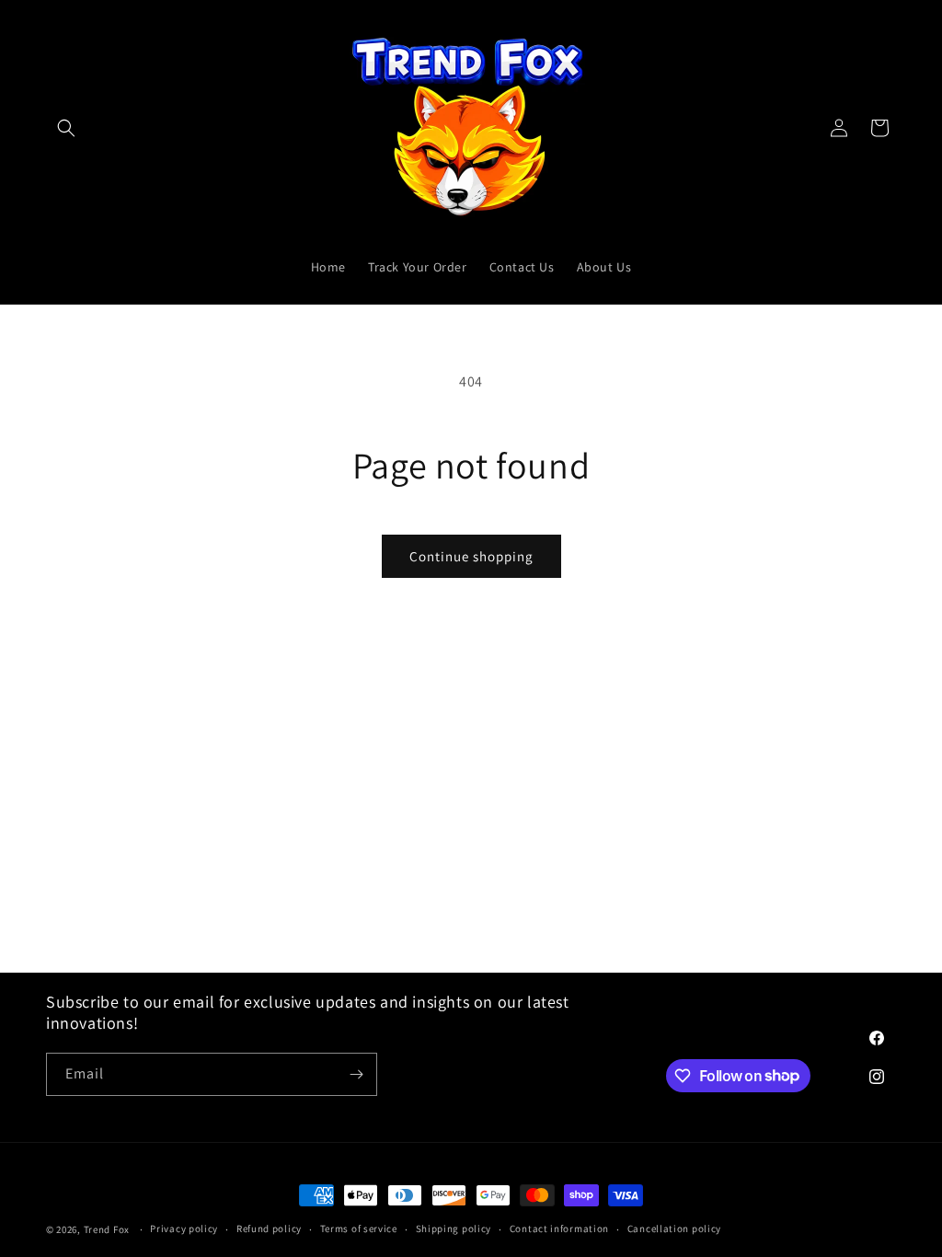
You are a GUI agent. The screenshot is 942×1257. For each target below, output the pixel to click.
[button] (66, 128)
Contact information (559, 1228)
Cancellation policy (674, 1228)
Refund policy (269, 1228)
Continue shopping (471, 556)
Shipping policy (454, 1228)
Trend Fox (107, 1229)
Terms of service (358, 1228)
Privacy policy (184, 1228)
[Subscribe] (356, 1074)
